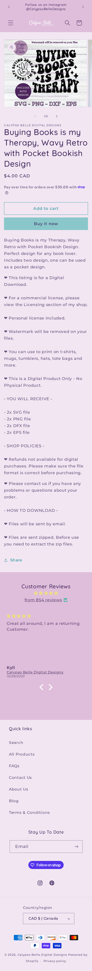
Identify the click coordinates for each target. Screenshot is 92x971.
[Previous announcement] (9, 7)
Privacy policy (55, 961)
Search (16, 742)
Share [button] (16, 560)
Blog (14, 801)
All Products (22, 754)
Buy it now (46, 223)
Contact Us (20, 777)
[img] (46, 593)
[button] (11, 23)
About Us (18, 789)
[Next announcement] (83, 7)
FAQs (14, 766)
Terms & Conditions (29, 812)
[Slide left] (35, 116)
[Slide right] (57, 116)
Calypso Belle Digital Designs (42, 954)
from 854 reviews (43, 599)
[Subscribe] (76, 846)
